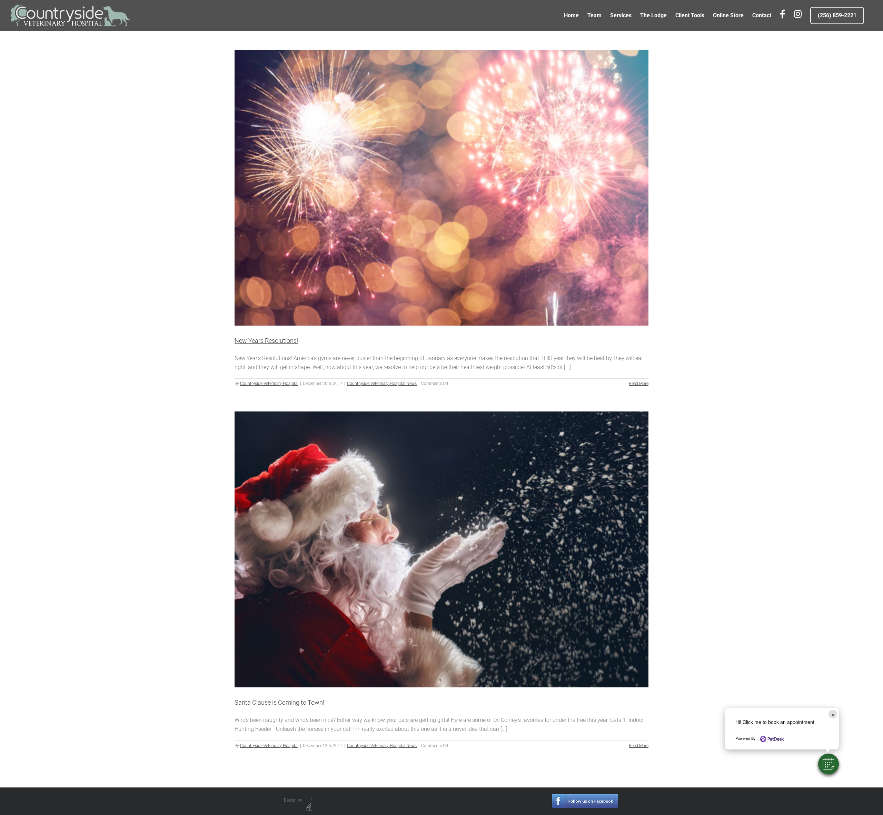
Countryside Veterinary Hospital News (382, 383)
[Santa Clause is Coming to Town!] (441, 549)
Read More (638, 383)
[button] (828, 764)
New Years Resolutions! (266, 340)
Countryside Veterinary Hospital (269, 383)
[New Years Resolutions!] (441, 188)
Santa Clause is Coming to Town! (279, 702)
